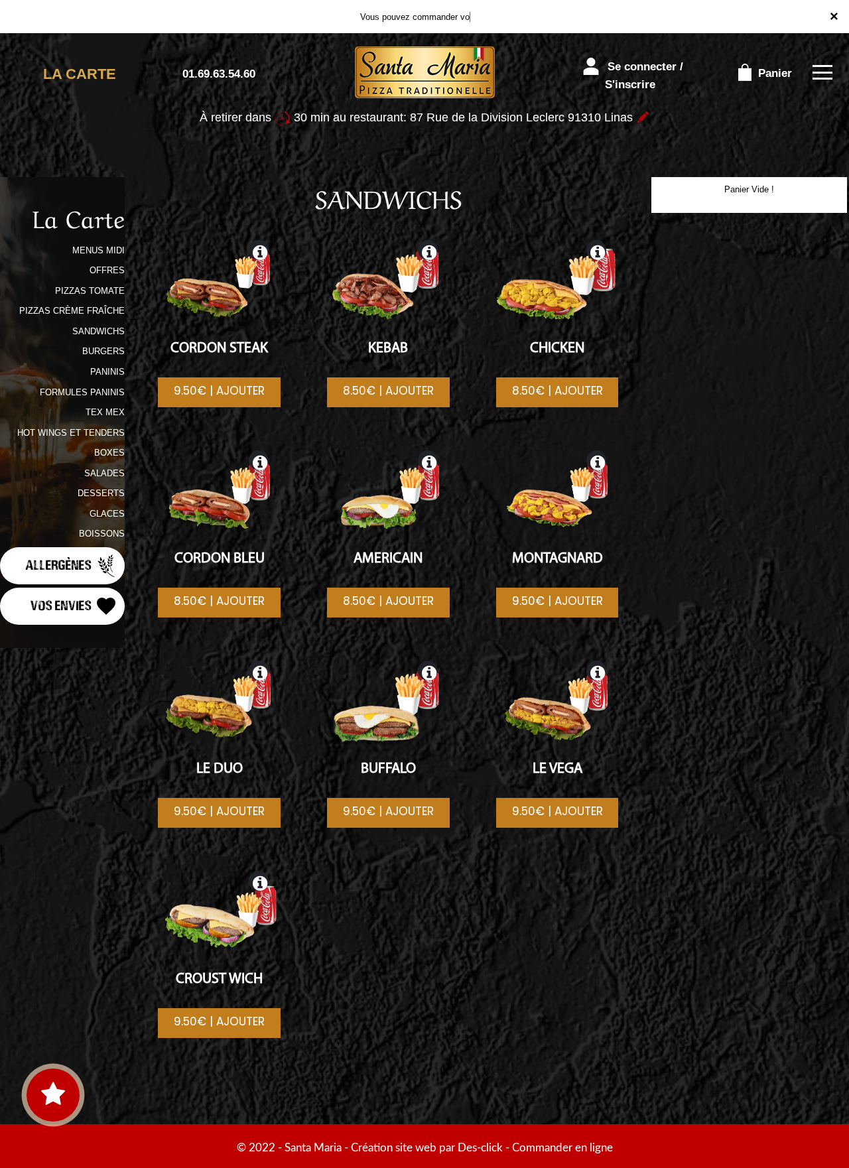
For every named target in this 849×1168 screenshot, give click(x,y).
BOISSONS (102, 534)
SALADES (104, 473)
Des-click (480, 1147)
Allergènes (59, 564)
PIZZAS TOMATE (90, 291)
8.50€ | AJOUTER (388, 391)
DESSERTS (101, 493)
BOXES (109, 453)
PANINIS (107, 372)
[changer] (642, 117)
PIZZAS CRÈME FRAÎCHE (72, 311)
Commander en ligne (562, 1147)
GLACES (107, 514)
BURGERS (103, 351)
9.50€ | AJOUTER (219, 391)
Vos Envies (62, 604)
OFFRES (107, 270)
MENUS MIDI (98, 250)
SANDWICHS (98, 331)
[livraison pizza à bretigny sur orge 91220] (424, 73)
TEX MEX (105, 412)
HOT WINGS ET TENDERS (71, 433)
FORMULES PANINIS (82, 392)
